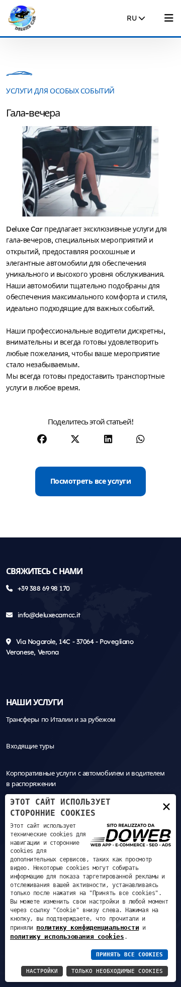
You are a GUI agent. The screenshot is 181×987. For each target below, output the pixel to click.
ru (132, 18)
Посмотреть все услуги (90, 481)
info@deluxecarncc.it (49, 615)
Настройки (42, 971)
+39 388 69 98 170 (44, 588)
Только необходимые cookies (117, 971)
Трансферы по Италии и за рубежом (61, 719)
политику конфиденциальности (87, 927)
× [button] (166, 806)
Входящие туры (30, 746)
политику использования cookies (67, 936)
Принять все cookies (129, 954)
